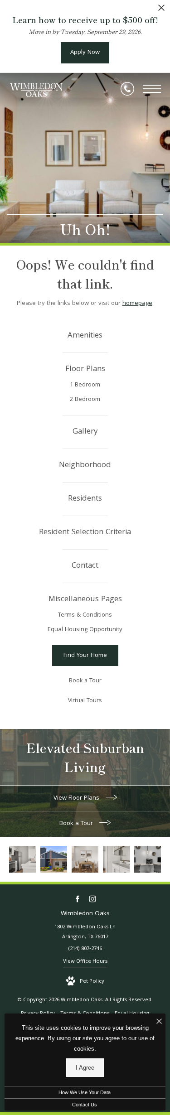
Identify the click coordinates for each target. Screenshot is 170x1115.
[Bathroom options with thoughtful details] (116, 859)
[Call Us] (127, 89)
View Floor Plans (77, 798)
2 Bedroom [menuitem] (85, 400)
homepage (137, 304)
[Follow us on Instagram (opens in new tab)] (92, 899)
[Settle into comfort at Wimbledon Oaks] (85, 859)
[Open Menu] (152, 89)
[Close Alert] (161, 10)
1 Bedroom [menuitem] (85, 385)
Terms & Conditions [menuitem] (85, 615)
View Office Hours (85, 961)
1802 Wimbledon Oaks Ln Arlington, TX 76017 (85, 932)
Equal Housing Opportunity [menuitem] (85, 630)
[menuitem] (85, 336)
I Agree (85, 1067)
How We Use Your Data (84, 1092)
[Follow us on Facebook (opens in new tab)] (77, 899)
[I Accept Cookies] (159, 1022)
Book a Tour (77, 824)
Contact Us (84, 1104)
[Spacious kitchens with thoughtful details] (22, 859)
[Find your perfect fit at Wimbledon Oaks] (53, 859)
